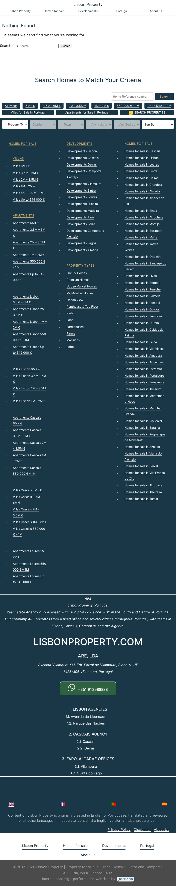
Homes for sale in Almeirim (142, 389)
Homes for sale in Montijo (141, 224)
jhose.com (125, 879)
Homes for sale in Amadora (143, 355)
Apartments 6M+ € (26, 223)
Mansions (73, 340)
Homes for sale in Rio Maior (143, 421)
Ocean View (75, 300)
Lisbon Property (88, 4)
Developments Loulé (81, 224)
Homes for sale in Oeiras (141, 178)
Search (164, 96)
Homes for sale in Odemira (142, 256)
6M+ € (30, 105)
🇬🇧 (11, 804)
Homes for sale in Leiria (140, 342)
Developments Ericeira (82, 204)
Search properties (149, 112)
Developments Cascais (83, 158)
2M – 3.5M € (77, 105)
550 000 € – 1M (128, 105)
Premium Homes (78, 279)
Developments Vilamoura (84, 184)
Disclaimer (142, 829)
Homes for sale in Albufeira (143, 492)
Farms (71, 333)
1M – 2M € (101, 105)
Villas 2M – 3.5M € (25, 179)
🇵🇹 (113, 804)
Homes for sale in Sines (140, 210)
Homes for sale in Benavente (144, 382)
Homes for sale (54, 11)
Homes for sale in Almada (142, 191)
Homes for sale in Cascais (142, 151)
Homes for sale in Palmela (142, 296)
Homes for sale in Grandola (143, 184)
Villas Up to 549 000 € (29, 199)
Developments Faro (80, 217)
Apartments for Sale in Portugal (87, 112)
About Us (161, 829)
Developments (88, 11)
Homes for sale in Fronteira (143, 316)
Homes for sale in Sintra (141, 171)
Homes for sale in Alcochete (143, 217)
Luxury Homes (77, 273)
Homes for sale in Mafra (141, 237)
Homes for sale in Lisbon (141, 158)
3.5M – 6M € (52, 105)
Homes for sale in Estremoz (143, 369)
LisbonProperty (80, 605)
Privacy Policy (119, 829)
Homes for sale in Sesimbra (143, 230)
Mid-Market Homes (80, 293)
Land (70, 320)
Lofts (70, 347)
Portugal (121, 11)
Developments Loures (82, 197)
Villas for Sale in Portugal (28, 112)
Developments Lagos (81, 243)
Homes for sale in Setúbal (142, 282)
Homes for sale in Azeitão (142, 446)
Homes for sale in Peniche (142, 289)
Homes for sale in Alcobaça (143, 485)
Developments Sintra (81, 190)
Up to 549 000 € (159, 105)
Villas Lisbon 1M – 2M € (29, 401)
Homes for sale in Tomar (141, 499)
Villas (18, 158)
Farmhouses (75, 327)
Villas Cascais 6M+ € (27, 490)
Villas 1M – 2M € (24, 186)
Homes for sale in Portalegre (144, 375)
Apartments (23, 215)
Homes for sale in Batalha (142, 427)
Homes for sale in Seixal (141, 466)
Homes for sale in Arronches (144, 362)
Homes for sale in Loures (141, 164)
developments (79, 143)
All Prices (11, 105)
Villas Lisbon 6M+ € (26, 369)
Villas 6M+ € (21, 166)
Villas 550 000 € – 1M (28, 193)
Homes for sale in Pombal (142, 302)
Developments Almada (82, 250)
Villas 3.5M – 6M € (26, 173)
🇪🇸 (164, 804)
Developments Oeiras (82, 164)
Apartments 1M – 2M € (28, 254)
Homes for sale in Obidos (141, 309)
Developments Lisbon (82, 151)
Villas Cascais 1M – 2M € (30, 522)
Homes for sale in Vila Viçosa (144, 348)
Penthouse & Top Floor (82, 306)
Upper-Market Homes (82, 286)
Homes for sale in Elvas (140, 276)
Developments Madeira (83, 210)
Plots (70, 313)
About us (156, 11)
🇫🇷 (62, 804)
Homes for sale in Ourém (141, 323)
